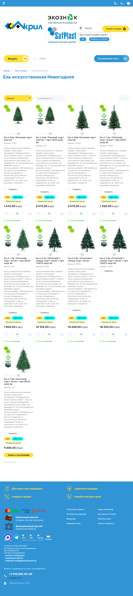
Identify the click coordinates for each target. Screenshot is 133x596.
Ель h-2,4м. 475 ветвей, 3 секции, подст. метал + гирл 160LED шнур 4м (114, 260)
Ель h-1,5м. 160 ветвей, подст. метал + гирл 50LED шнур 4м (17, 260)
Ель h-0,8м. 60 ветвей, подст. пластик (82, 138)
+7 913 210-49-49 (20, 574)
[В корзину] (30, 213)
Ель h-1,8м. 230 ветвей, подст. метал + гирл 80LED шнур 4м (17, 381)
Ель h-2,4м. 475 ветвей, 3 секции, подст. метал (80, 259)
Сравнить (13, 189)
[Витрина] (125, 98)
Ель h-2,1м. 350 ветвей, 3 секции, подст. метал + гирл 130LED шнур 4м (50, 260)
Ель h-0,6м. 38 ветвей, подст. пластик (18, 138)
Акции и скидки (114, 28)
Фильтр (10, 98)
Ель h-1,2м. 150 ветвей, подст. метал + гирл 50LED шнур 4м (113, 140)
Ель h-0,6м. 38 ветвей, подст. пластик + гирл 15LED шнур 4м (50, 140)
